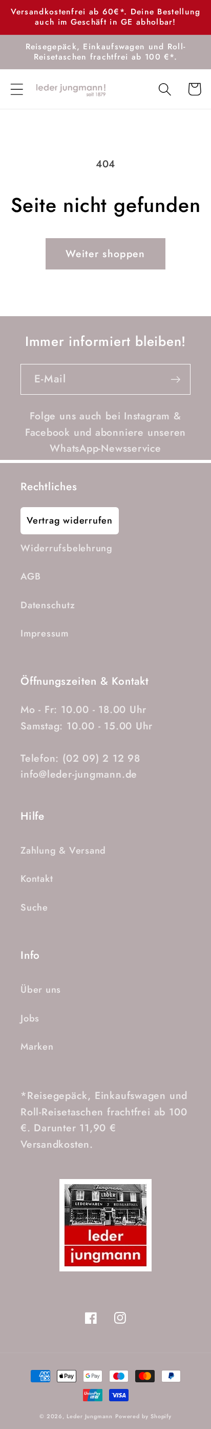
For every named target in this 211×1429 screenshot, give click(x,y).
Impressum (44, 633)
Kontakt (36, 878)
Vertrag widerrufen (70, 520)
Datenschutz (47, 605)
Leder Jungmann (90, 1416)
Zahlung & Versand (63, 850)
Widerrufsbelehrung (66, 548)
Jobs (29, 1018)
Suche (34, 907)
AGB (30, 576)
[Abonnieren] (175, 379)
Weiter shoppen (105, 253)
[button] (16, 89)
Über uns (40, 989)
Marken (37, 1046)
